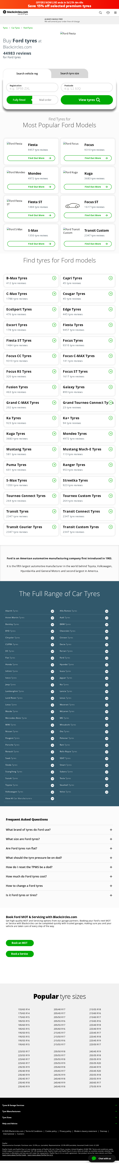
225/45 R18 (95, 1036)
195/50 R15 (24, 1032)
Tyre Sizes (6, 1117)
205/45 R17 (59, 1013)
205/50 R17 (59, 1017)
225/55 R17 (24, 1051)
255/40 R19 (95, 1066)
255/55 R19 (95, 1078)
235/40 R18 (24, 1070)
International (8, 1133)
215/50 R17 (59, 1036)
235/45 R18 (24, 1082)
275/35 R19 (95, 1086)
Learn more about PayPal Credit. (14, 1155)
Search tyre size (69, 73)
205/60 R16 (59, 1028)
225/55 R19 (24, 1055)
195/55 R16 (24, 1040)
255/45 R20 (95, 1070)
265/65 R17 (95, 1082)
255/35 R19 (95, 1059)
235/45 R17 (24, 1078)
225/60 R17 (24, 1059)
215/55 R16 (59, 1040)
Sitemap (103, 1131)
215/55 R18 (95, 1009)
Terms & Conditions (34, 1131)
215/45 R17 (59, 1032)
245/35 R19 (59, 1074)
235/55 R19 (59, 1063)
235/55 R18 (59, 1059)
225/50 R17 (95, 1044)
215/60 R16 (95, 1013)
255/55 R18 (95, 1074)
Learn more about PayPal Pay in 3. (40, 1155)
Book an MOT (19, 943)
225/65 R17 (24, 1063)
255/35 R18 (95, 1055)
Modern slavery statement (85, 1131)
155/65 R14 (24, 1009)
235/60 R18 (59, 1066)
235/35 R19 (24, 1066)
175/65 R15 (24, 1017)
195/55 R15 (24, 1036)
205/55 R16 (59, 1021)
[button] (100, 12)
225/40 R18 (95, 1024)
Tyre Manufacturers (11, 1111)
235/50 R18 (59, 1051)
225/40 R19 (95, 1028)
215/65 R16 (95, 1021)
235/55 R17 (59, 1055)
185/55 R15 (24, 1021)
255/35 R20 (95, 1063)
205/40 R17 (59, 1009)
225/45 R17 (95, 1032)
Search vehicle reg (27, 73)
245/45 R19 (95, 1051)
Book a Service (19, 953)
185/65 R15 (24, 1028)
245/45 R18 (59, 1086)
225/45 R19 (95, 1040)
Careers (20, 1133)
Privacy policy (65, 1131)
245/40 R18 (59, 1078)
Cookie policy (51, 1131)
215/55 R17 (59, 1044)
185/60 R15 (24, 1024)
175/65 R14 (24, 1013)
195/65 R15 (24, 1044)
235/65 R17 (59, 1070)
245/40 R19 (59, 1082)
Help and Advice (9, 1123)
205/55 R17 (59, 1024)
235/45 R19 (24, 1086)
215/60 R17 (95, 1017)
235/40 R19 (24, 1074)
